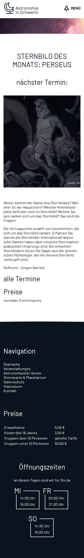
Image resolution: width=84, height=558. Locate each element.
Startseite (12, 364)
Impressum (13, 386)
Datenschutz (14, 382)
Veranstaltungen (17, 368)
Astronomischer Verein (22, 373)
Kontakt (10, 390)
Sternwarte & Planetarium (25, 377)
